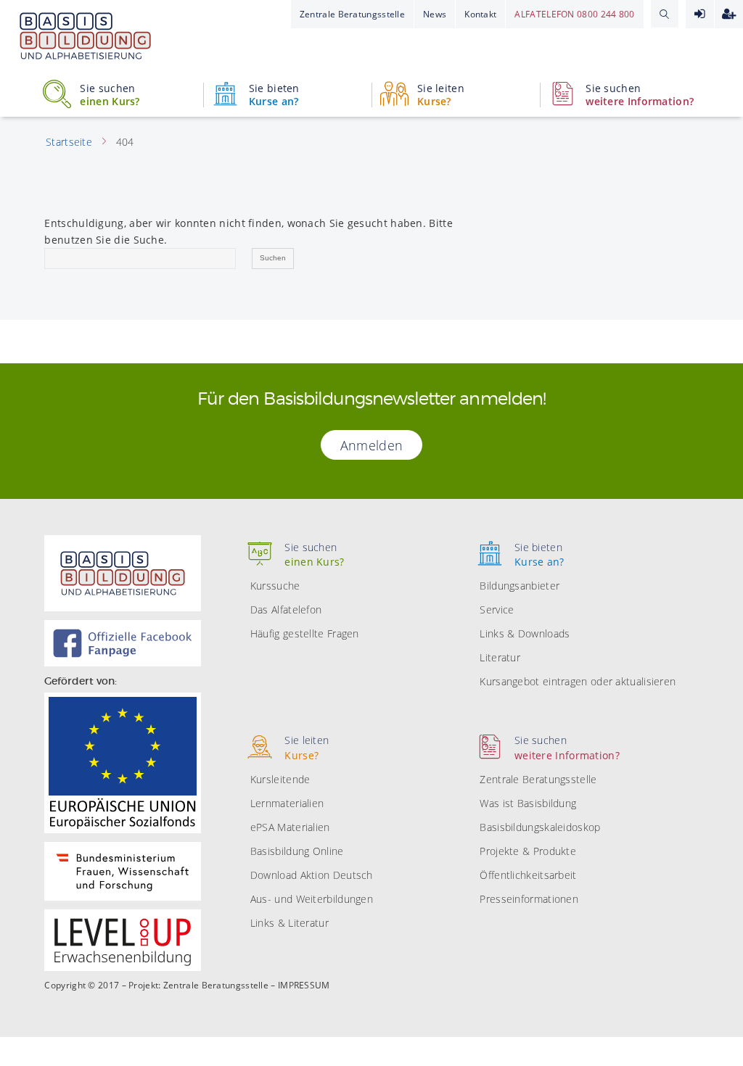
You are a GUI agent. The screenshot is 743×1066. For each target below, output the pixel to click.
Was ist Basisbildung (528, 803)
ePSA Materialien (290, 827)
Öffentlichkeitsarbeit (528, 875)
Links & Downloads (525, 633)
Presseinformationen (529, 899)
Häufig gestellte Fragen (304, 633)
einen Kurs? (109, 95)
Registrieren (729, 14)
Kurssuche (275, 585)
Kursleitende (280, 779)
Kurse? (440, 95)
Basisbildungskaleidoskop (540, 827)
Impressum (304, 985)
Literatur (500, 657)
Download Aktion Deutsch (311, 875)
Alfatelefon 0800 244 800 (574, 14)
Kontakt (480, 14)
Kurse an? (274, 95)
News (434, 14)
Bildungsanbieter (519, 585)
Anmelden (700, 14)
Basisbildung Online (297, 851)
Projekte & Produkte (528, 851)
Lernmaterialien (287, 803)
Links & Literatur (289, 923)
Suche (664, 14)
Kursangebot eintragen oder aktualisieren (578, 681)
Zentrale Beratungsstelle (352, 14)
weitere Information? (640, 95)
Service (497, 609)
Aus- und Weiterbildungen (311, 899)
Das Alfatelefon (286, 609)
